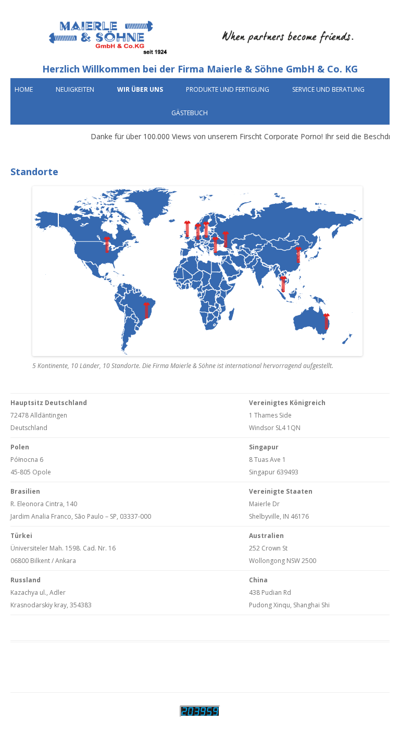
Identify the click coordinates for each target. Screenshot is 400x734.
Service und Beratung (328, 89)
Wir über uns (140, 89)
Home (24, 89)
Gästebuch (189, 112)
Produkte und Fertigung (227, 89)
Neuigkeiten (75, 89)
